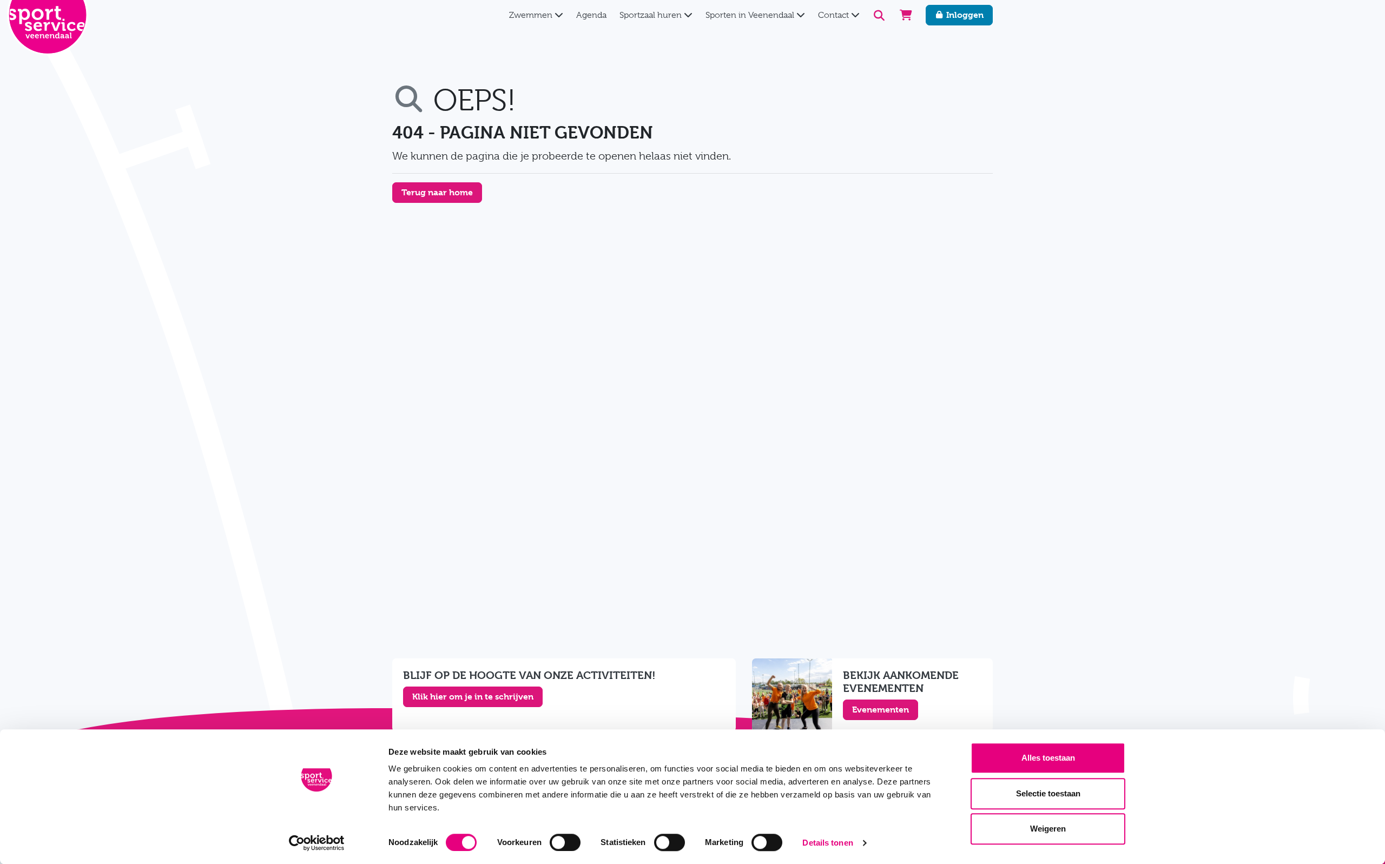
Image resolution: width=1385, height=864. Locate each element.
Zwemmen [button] (532, 15)
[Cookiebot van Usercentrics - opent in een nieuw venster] (316, 843)
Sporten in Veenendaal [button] (750, 15)
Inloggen (964, 15)
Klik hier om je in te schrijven (472, 696)
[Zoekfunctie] (879, 15)
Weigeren (1048, 828)
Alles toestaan (1048, 757)
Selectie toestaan (1048, 793)
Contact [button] (834, 15)
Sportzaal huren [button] (651, 15)
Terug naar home (437, 192)
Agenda (591, 15)
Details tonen (827, 842)
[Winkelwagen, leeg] (906, 15)
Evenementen (880, 709)
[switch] (565, 842)
